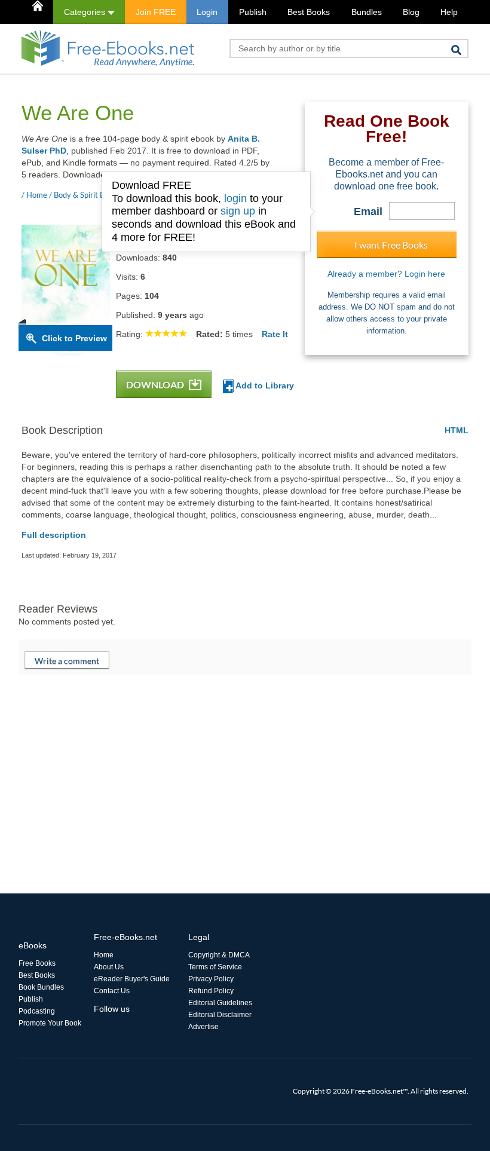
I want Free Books (391, 244)
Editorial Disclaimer (220, 1015)
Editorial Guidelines (220, 1003)
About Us (109, 967)
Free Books (37, 963)
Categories (86, 12)
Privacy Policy (211, 979)
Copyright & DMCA (219, 955)
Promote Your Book (50, 1023)
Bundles (366, 12)
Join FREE (156, 12)
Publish (253, 12)
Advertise (203, 1027)
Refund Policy (211, 991)
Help (449, 12)
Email (368, 212)
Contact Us (112, 991)
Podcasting (37, 1011)
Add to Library (264, 385)
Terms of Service (215, 967)
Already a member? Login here (386, 273)
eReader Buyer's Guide (132, 979)
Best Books (308, 12)
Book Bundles (41, 987)
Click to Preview (74, 338)
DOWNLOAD (156, 384)
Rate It (275, 334)
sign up (237, 211)
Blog (411, 12)
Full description (54, 535)
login (235, 198)
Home (104, 955)
